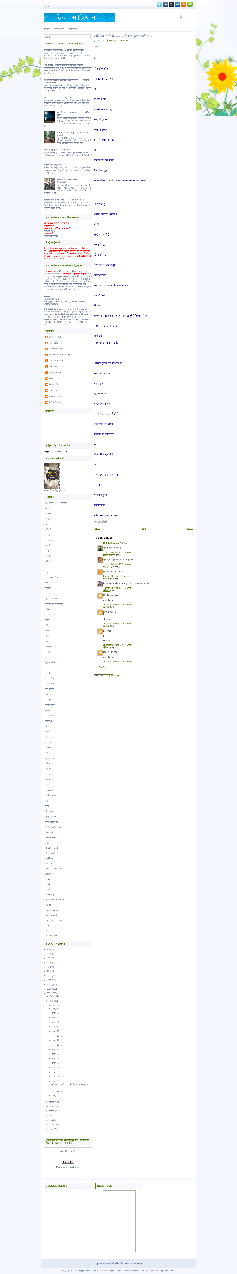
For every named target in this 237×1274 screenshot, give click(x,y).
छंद (46, 582)
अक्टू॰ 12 (55, 1040)
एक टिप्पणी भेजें (101, 667)
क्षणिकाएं (48, 561)
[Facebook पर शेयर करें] (105, 521)
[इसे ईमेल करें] (95, 521)
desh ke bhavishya (54, 868)
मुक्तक (47, 710)
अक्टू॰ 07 (55, 1063)
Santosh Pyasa (170, 1271)
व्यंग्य (47, 753)
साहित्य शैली (73, 29)
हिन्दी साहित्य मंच (55, 402)
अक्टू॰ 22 (55, 1017)
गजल (47, 567)
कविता (47, 535)
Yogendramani (55, 372)
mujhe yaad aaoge (54, 920)
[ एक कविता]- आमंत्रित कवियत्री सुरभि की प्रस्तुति (63, 65)
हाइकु (47, 806)
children (49, 858)
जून (50, 1115)
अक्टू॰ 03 (55, 1081)
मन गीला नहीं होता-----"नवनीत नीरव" (57, 150)
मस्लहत (48, 699)
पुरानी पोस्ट (189, 529)
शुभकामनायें (49, 758)
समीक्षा (47, 779)
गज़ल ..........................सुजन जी (58, 97)
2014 (49, 971)
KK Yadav (53, 343)
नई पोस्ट (97, 529)
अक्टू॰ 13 (55, 1036)
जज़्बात (47, 588)
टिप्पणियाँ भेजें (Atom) (111, 675)
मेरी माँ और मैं (50, 715)
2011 (49, 984)
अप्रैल (51, 1125)
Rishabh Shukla (56, 360)
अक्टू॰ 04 (55, 1076)
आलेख (47, 519)
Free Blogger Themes (112, 1271)
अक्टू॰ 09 (55, 1054)
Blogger (139, 1263)
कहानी (47, 545)
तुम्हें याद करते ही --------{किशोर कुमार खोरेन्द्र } (69, 1084)
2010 (49, 989)
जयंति (47, 593)
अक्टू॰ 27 (55, 1008)
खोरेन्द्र (106, 590)
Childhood (50, 853)
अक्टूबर (52, 1005)
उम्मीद (51, 378)
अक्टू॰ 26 (55, 1013)
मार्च (50, 1129)
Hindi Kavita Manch (54, 899)
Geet (47, 884)
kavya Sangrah (52, 910)
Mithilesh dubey (56, 349)
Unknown (53, 366)
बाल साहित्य (49, 689)
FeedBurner (74, 1167)
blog (47, 843)
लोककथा (49, 731)
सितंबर (51, 1102)
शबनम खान (53, 390)
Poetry (48, 930)
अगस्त (51, 1106)
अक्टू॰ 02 (55, 1091)
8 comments (123, 41)
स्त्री (47, 800)
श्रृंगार (47, 763)
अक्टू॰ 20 (55, 1022)
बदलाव (47, 668)
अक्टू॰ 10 (55, 1049)
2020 (49, 949)
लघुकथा (48, 721)
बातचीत (48, 673)
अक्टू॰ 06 (55, 1067)
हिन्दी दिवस (49, 811)
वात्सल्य (48, 742)
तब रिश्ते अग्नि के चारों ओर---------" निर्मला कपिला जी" (64, 200)
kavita (48, 905)
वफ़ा (47, 737)
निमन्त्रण (48, 646)
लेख (47, 726)
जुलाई (51, 1111)
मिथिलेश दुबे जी (49, 231)
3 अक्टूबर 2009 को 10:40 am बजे (117, 552)
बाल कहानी (49, 684)
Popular (49, 43)
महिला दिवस (50, 705)
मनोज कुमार (107, 578)
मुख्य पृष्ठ (46, 29)
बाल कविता (49, 678)
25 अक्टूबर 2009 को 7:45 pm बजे (117, 604)
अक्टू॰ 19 (55, 1026)
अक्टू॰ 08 (55, 1058)
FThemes (73, 1271)
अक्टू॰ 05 (55, 1072)
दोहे (46, 625)
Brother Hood (51, 848)
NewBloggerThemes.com (133, 1271)
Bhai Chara (50, 838)
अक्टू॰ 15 (55, 1031)
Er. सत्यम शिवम (55, 337)
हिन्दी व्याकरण (50, 816)
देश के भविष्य (50, 614)
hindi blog (49, 894)
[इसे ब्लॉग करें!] (98, 521)
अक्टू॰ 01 (55, 1095)
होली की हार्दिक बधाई (53, 827)
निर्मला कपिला (54, 384)
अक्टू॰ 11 (55, 1045)
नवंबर (51, 1001)
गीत (46, 572)
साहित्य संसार (59, 29)
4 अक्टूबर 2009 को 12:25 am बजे (117, 588)
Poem (48, 925)
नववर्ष (47, 636)
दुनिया (47, 609)
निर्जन (47, 652)
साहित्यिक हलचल (52, 795)
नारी (47, 641)
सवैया (47, 785)
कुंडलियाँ (48, 556)
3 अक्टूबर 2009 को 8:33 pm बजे (116, 576)
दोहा (47, 620)
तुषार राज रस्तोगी (51, 598)
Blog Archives (75, 43)
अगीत (47, 508)
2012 (49, 980)
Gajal (47, 879)
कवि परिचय (49, 529)
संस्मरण (48, 769)
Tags (61, 43)
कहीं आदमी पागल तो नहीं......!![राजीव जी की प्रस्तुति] (64, 50)
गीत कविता (51, 577)
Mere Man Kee (52, 915)
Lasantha (99, 1271)
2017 (49, 958)
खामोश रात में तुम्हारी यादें (53, 165)
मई (50, 1120)
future (48, 874)
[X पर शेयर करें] (102, 521)
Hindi (47, 889)
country (48, 863)
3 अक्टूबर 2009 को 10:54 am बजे (117, 564)
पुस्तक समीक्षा (50, 662)
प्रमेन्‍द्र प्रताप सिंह (51, 236)
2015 (49, 967)
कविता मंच (49, 540)
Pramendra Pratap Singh (60, 355)
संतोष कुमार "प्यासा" (56, 396)
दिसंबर (51, 996)
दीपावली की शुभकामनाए (54, 604)
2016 (49, 962)
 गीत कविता (56, 503)
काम (47, 551)
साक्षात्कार (49, 790)
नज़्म (47, 630)
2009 (49, 993)
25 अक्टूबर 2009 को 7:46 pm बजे (117, 661)
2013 (49, 975)
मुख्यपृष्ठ (46, 6)
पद (46, 657)
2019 (49, 954)
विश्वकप (48, 747)
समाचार (48, 774)
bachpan (49, 832)
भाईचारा (48, 694)
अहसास (48, 513)
